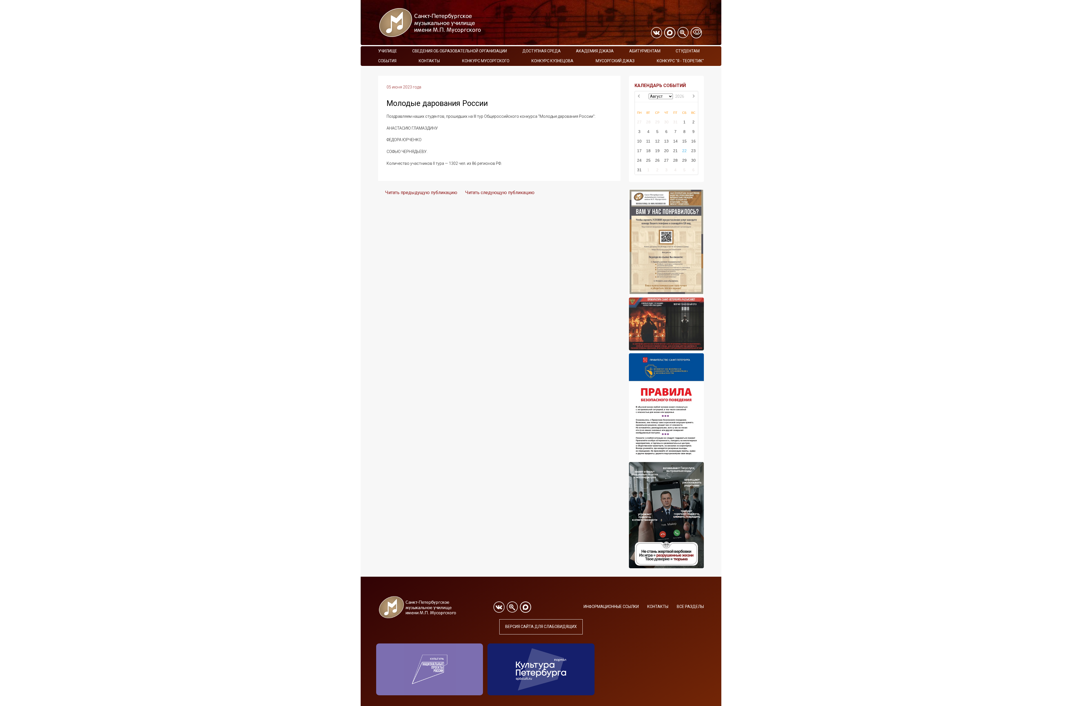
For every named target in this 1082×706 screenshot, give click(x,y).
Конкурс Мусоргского (485, 61)
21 (675, 150)
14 (675, 141)
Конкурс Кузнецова (552, 61)
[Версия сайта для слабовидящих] (696, 32)
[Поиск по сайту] (683, 32)
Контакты (429, 61)
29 (657, 122)
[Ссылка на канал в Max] (669, 32)
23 (693, 150)
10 (639, 141)
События (387, 61)
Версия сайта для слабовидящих (541, 626)
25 (648, 160)
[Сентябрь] (693, 96)
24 (639, 160)
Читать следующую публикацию (500, 192)
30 (666, 122)
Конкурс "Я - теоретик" (680, 61)
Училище (387, 51)
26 (657, 160)
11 (648, 141)
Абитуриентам (644, 51)
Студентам (688, 51)
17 (639, 150)
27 (639, 122)
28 (648, 122)
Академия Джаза (595, 51)
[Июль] (639, 96)
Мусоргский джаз (615, 61)
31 (675, 122)
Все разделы (690, 606)
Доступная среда (541, 51)
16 (693, 141)
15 (684, 141)
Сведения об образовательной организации (459, 51)
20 (666, 150)
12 (657, 141)
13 (666, 141)
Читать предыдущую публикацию (421, 192)
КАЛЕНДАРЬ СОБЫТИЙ (660, 85)
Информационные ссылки (611, 606)
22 (684, 150)
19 (657, 150)
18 (648, 150)
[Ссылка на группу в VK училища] (656, 32)
